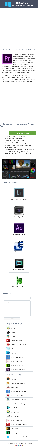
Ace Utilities (14, 387)
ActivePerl (14, 408)
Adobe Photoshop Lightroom (19, 199)
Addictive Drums (15, 416)
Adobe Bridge (14, 428)
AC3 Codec (14, 379)
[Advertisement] (19, 28)
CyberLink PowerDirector (19, 269)
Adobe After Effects (19, 234)
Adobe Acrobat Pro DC (17, 420)
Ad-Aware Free (15, 412)
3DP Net (13, 328)
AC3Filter (13, 353)
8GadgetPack (15, 336)
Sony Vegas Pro (19, 217)
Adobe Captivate (15, 433)
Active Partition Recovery (18, 400)
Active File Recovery (17, 395)
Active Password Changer (18, 404)
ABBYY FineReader (16, 340)
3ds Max (13, 332)
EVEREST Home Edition (19, 287)
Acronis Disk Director (17, 357)
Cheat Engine (19, 252)
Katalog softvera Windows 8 (19, 437)
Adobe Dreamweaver (17, 365)
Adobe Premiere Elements (18, 369)
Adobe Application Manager (19, 424)
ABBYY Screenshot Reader (19, 345)
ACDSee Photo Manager (18, 383)
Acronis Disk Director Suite (18, 391)
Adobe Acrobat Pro (16, 361)
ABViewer (13, 349)
